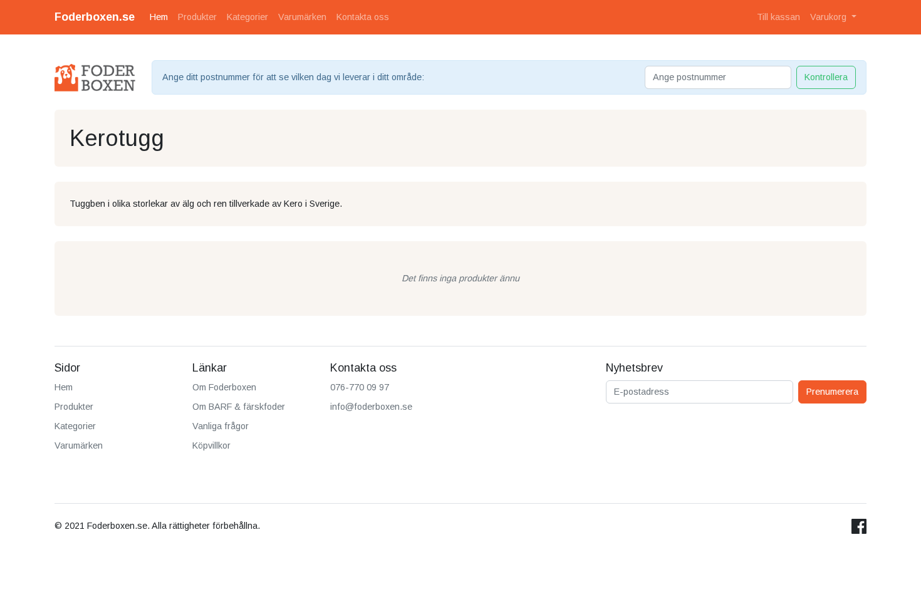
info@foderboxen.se (371, 407)
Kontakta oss (362, 17)
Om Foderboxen (224, 387)
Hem (159, 17)
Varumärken (302, 17)
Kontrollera (826, 77)
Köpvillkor (211, 445)
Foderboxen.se (95, 17)
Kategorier (247, 17)
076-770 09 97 (359, 387)
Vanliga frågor (220, 426)
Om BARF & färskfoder (238, 407)
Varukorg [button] (829, 17)
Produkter (197, 17)
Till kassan (778, 17)
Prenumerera (832, 392)
